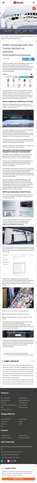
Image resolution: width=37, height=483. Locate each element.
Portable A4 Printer (6, 409)
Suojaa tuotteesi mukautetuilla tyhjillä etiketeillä (16, 353)
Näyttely (31, 31)
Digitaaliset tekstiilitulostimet (9, 405)
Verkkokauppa (22, 419)
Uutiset (16, 33)
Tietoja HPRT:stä (8, 31)
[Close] (35, 466)
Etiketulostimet (22, 398)
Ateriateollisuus (5, 435)
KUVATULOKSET (23, 407)
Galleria (25, 31)
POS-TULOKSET (5, 398)
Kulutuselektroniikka (24, 400)
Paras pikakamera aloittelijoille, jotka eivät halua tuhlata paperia (17, 371)
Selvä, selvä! (18, 479)
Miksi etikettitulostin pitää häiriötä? (10, 377)
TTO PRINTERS (22, 402)
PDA (2, 407)
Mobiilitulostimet (5, 400)
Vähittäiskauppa (23, 435)
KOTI (2, 36)
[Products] (3, 2)
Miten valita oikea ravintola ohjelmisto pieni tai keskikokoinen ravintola (19, 365)
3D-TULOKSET (22, 405)
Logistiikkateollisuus (6, 438)
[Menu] (33, 2)
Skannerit (3, 402)
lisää (33, 361)
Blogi (21, 33)
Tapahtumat (17, 31)
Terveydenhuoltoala (24, 438)
